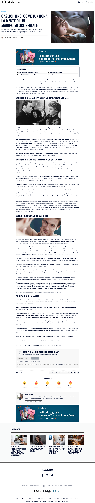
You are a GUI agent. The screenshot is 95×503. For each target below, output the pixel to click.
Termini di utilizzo (33, 364)
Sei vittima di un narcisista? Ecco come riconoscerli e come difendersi (42, 346)
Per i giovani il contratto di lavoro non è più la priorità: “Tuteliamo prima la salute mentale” (19, 450)
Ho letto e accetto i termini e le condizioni (29, 361)
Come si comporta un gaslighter (56, 72)
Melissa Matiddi (7, 37)
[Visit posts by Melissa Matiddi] (2, 38)
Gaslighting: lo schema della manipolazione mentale (28, 72)
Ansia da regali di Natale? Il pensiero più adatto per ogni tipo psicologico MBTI (75, 449)
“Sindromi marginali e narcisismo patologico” (33, 279)
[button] (79, 2)
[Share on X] (56, 372)
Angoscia (18, 132)
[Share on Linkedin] (62, 372)
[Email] (75, 372)
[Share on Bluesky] (71, 372)
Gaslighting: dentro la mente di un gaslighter (27, 74)
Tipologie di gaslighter (54, 74)
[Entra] (82, 2)
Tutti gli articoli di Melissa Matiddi (33, 401)
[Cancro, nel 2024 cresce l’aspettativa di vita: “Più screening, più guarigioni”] (57, 440)
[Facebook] (42, 475)
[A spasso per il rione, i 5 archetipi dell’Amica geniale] (38, 440)
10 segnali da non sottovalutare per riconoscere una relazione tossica (42, 292)
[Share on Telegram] (65, 372)
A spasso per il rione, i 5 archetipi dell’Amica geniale (37, 448)
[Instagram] (47, 475)
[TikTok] (52, 475)
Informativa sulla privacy (60, 364)
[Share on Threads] (68, 372)
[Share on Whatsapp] (59, 372)
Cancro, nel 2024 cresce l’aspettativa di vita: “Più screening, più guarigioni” (57, 449)
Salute (3, 11)
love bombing (74, 260)
